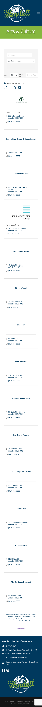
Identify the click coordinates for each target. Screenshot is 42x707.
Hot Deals (18, 617)
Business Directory (12, 614)
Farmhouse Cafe (12, 225)
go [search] (22, 66)
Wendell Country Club (14, 113)
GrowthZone (27, 704)
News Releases (25, 614)
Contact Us (19, 619)
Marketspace (27, 617)
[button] (5, 83)
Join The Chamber (25, 621)
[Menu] (38, 13)
